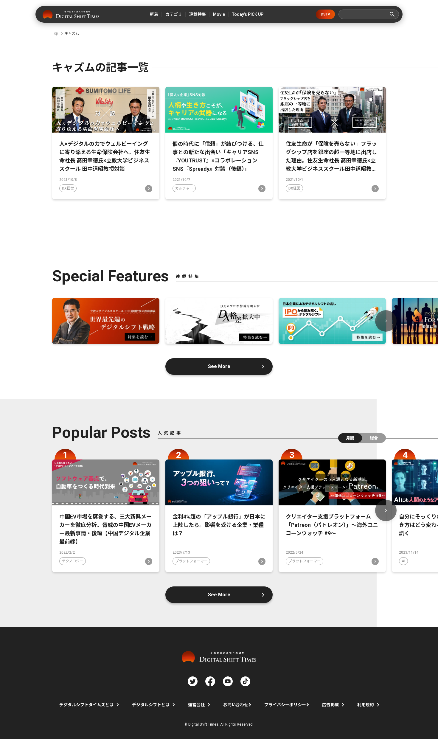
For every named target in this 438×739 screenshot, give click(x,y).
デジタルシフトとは (151, 705)
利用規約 (365, 705)
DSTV (325, 14)
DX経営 (68, 188)
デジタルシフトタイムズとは (86, 705)
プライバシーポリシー (285, 705)
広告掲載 (330, 705)
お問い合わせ (235, 705)
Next (386, 321)
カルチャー (184, 188)
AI (403, 561)
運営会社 (196, 705)
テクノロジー (72, 561)
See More (219, 366)
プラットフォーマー (191, 561)
